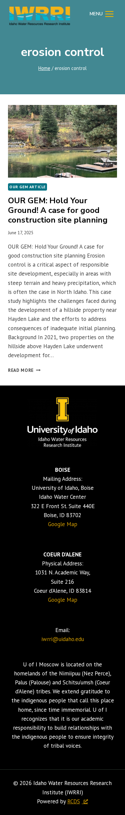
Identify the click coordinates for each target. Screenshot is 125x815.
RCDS (73, 801)
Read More (24, 370)
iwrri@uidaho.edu (62, 639)
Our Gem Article (27, 186)
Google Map (62, 524)
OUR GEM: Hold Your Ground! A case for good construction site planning (58, 210)
